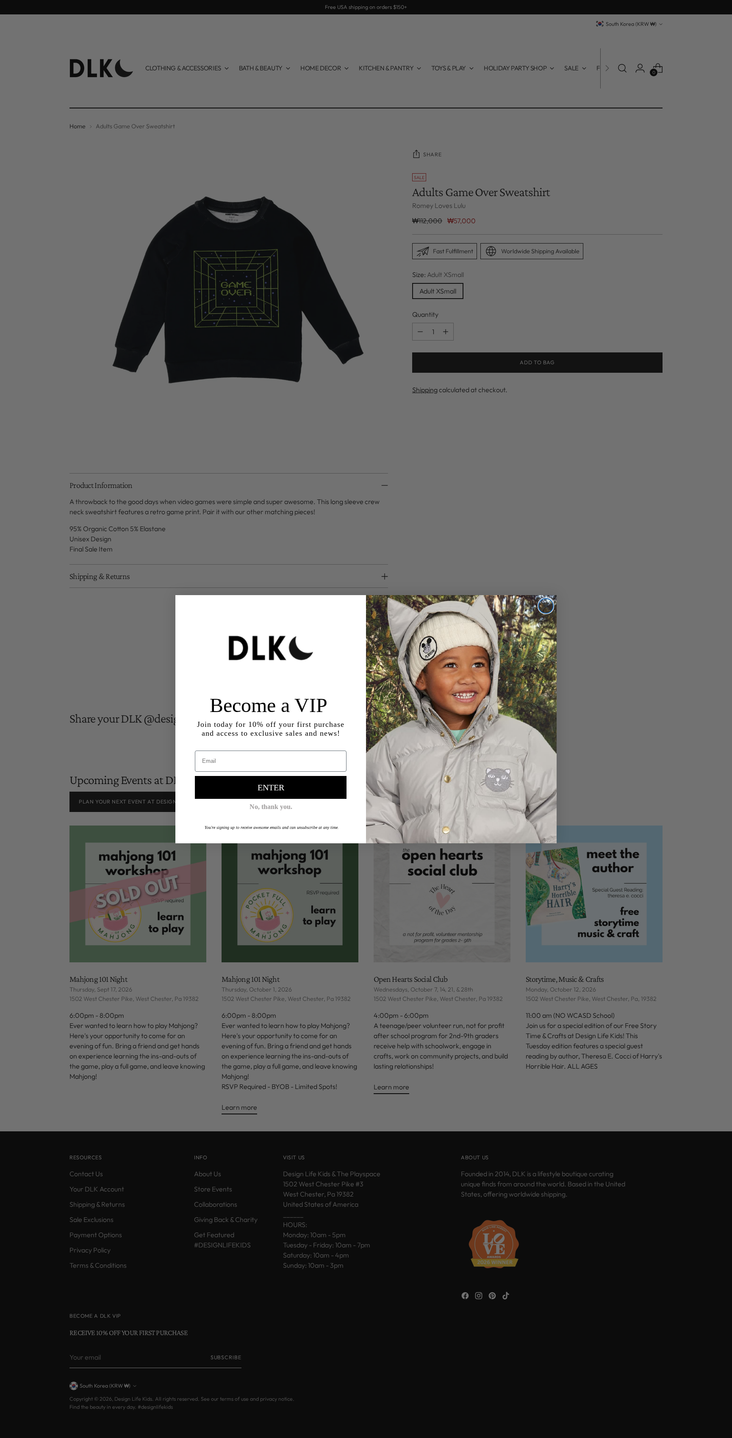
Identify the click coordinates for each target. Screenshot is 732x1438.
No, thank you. (271, 806)
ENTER (271, 787)
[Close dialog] (545, 605)
